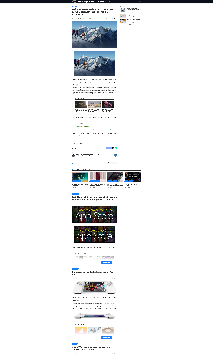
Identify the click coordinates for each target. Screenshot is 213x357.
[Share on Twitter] (114, 19)
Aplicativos (75, 194)
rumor (81, 143)
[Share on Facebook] (112, 19)
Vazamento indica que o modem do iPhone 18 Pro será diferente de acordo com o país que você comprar (115, 184)
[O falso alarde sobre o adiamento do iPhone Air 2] (123, 21)
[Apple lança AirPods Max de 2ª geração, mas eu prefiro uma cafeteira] (123, 10)
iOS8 (78, 143)
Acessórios (75, 269)
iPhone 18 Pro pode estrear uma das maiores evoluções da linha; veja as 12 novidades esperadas (98, 184)
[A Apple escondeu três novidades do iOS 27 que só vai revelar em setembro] (133, 177)
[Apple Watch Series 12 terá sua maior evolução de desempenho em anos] (81, 104)
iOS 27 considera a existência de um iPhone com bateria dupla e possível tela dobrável (80, 184)
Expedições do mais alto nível (101, 93)
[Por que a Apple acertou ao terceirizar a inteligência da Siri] (123, 16)
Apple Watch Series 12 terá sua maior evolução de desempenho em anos (81, 110)
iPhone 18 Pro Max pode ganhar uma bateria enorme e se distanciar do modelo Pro (107, 110)
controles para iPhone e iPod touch (85, 297)
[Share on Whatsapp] (116, 19)
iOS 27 (74, 181)
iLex (74, 18)
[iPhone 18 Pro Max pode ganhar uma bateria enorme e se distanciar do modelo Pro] (108, 104)
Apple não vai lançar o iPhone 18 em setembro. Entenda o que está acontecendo (94, 110)
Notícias (75, 344)
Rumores (75, 6)
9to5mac (114, 138)
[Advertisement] (130, 42)
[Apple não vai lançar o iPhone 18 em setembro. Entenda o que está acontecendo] (94, 104)
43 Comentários (112, 162)
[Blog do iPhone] (83, 1)
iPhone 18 (92, 181)
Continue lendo (106, 262)
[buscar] (134, 1)
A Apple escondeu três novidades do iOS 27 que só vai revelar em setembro (133, 184)
